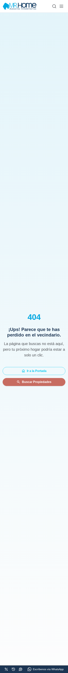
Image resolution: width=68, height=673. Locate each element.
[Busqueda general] (54, 6)
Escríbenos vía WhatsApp (48, 669)
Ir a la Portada (34, 371)
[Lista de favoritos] (20, 669)
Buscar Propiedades (34, 382)
